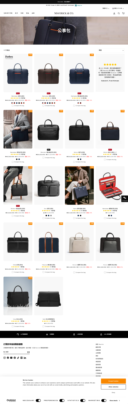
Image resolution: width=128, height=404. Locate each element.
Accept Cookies (113, 381)
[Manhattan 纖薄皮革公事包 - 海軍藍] (111, 215)
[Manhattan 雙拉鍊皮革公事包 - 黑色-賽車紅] (80, 103)
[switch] (61, 400)
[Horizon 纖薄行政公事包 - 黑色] (80, 270)
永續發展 (98, 350)
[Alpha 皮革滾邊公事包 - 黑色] (80, 215)
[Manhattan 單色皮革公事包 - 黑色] (17, 159)
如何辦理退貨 (99, 358)
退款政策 (98, 364)
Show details (114, 400)
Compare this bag (19, 105)
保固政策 (98, 361)
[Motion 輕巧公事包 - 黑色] (78, 159)
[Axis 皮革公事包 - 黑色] (46, 215)
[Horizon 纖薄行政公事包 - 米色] (78, 270)
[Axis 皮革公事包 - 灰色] (51, 215)
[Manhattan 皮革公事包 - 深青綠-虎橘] (24, 103)
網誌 (97, 356)
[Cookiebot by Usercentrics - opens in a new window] (11, 400)
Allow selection (113, 387)
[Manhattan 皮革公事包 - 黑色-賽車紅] (14, 103)
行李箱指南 (99, 373)
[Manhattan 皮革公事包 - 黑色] (19, 103)
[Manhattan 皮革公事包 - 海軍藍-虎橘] (12, 103)
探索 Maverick (100, 344)
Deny (113, 392)
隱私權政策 (99, 367)
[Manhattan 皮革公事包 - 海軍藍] (17, 103)
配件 (16, 13)
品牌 (33, 13)
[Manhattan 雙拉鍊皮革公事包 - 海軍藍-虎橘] (78, 103)
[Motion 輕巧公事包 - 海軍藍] (80, 159)
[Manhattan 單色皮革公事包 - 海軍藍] (19, 159)
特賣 (22, 13)
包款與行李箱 (8, 13)
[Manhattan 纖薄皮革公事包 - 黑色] (109, 215)
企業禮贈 (98, 353)
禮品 (27, 13)
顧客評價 (98, 347)
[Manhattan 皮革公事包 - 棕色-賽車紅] (21, 103)
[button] (76, 98)
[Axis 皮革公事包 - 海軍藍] (48, 215)
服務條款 (98, 370)
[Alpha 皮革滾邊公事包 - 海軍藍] (78, 215)
